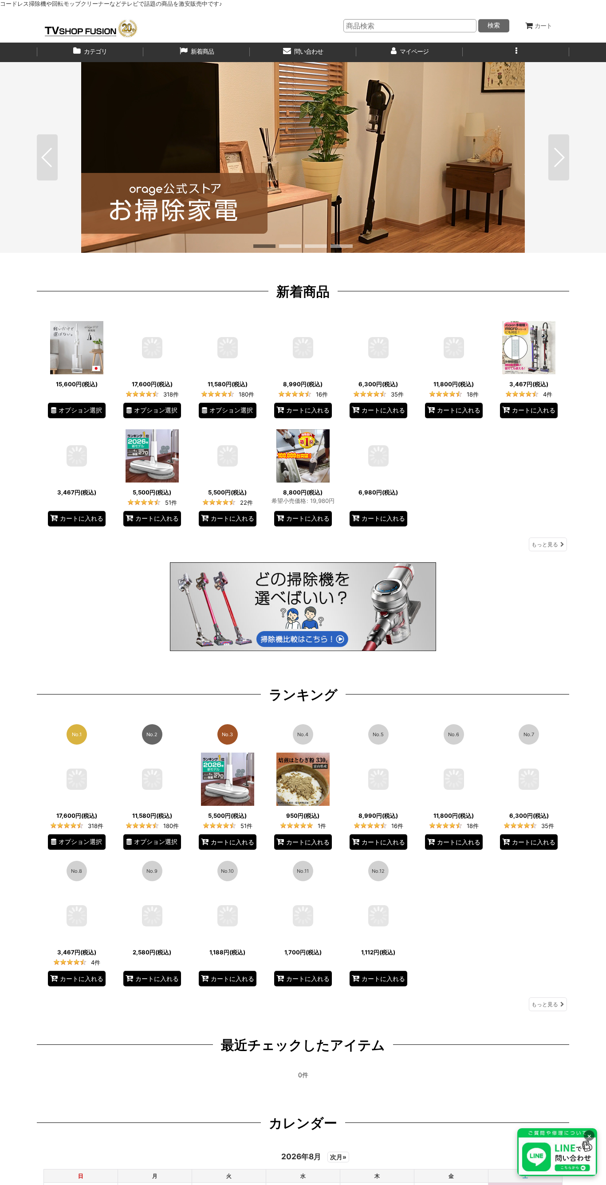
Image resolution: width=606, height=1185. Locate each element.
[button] (516, 52)
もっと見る (544, 544)
